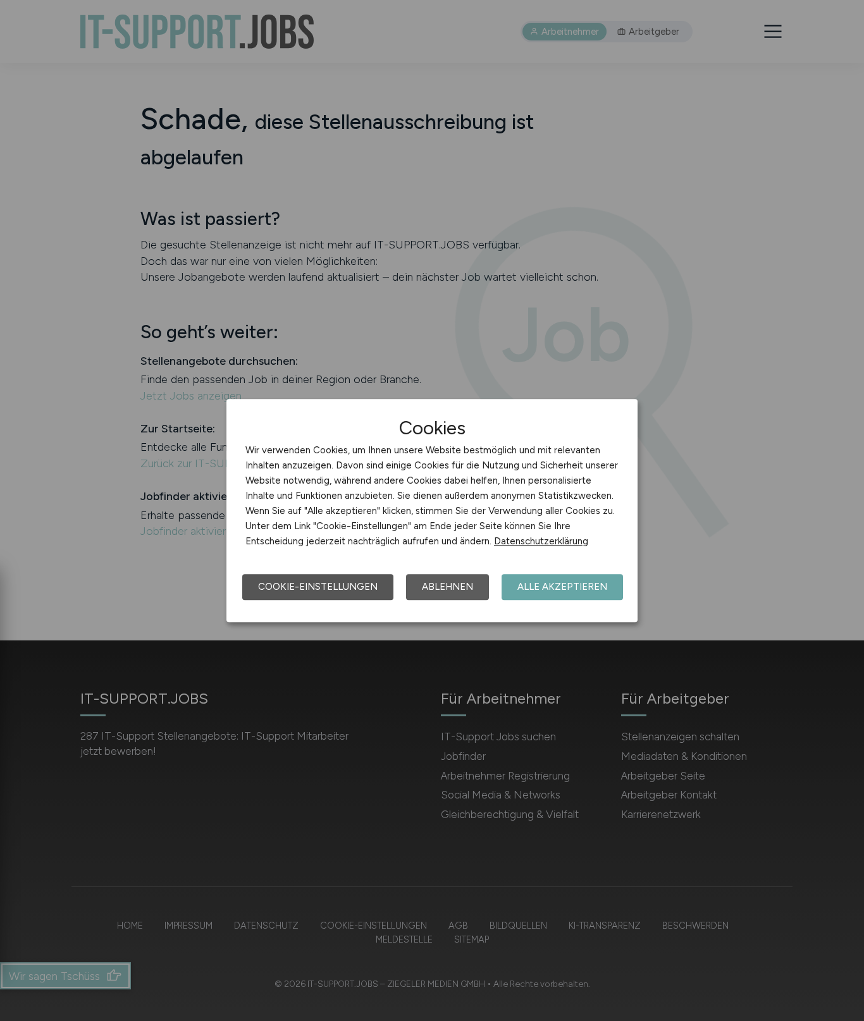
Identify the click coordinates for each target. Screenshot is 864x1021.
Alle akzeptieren (562, 586)
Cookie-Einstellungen (318, 586)
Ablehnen (447, 586)
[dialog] (432, 511)
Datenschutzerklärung (541, 541)
